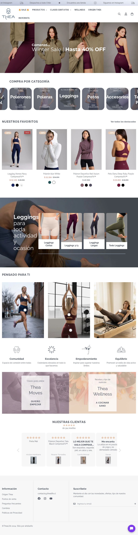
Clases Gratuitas (59, 10)
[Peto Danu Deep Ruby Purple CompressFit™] (121, 149)
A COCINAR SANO (102, 404)
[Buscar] (119, 14)
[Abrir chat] (131, 528)
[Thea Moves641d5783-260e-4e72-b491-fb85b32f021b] (35, 393)
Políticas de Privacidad (12, 513)
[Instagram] (45, 498)
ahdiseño (29, 526)
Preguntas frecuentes (11, 504)
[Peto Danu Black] (123, 185)
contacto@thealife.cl (47, 493)
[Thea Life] (8, 14)
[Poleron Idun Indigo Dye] (49, 182)
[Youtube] (51, 498)
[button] (132, 14)
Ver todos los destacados (123, 122)
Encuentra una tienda (59, 3)
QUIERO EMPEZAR (35, 403)
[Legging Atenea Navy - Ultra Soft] (13, 185)
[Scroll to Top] (133, 520)
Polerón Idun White (51, 174)
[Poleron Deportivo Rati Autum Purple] (82, 185)
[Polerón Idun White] (52, 149)
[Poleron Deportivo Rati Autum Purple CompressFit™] (86, 149)
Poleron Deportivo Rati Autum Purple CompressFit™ (86, 175)
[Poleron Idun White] (53, 182)
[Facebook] (39, 498)
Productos (38, 10)
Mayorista (24, 18)
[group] (20, 99)
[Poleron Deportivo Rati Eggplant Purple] (90, 185)
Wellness (79, 10)
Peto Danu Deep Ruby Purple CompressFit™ (121, 175)
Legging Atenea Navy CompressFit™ (17, 175)
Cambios (6, 508)
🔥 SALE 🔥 (24, 10)
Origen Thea (94, 10)
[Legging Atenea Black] (17, 185)
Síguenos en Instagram (96, 3)
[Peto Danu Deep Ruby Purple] (118, 185)
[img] (69, 425)
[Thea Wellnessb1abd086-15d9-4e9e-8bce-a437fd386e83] (102, 393)
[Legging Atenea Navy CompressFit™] (17, 149)
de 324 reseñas (69, 428)
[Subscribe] (133, 504)
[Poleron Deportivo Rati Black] (86, 185)
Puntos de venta (9, 499)
